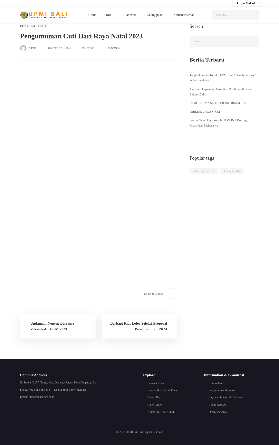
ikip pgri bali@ (231, 171)
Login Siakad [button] (246, 3)
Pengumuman (33, 25)
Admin (32, 47)
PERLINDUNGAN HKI (205, 111)
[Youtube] (42, 408)
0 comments (112, 47)
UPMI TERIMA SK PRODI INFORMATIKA (218, 103)
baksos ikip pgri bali (204, 171)
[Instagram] (32, 408)
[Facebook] (22, 408)
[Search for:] (235, 15)
